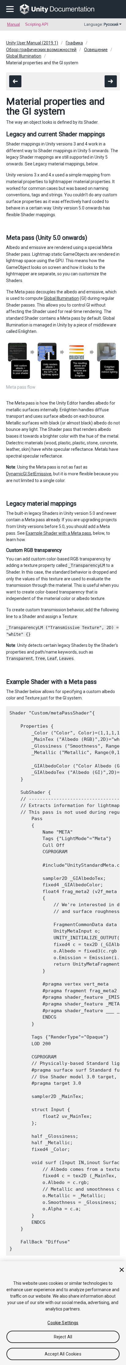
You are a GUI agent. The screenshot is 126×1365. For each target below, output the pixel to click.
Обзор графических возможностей (41, 49)
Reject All (63, 1336)
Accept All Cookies (63, 1354)
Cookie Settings (62, 1322)
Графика (74, 42)
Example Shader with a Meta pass (58, 533)
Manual (13, 24)
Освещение (96, 49)
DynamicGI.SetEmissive (28, 473)
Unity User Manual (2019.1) (32, 42)
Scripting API (36, 24)
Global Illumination (23, 56)
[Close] (121, 1269)
